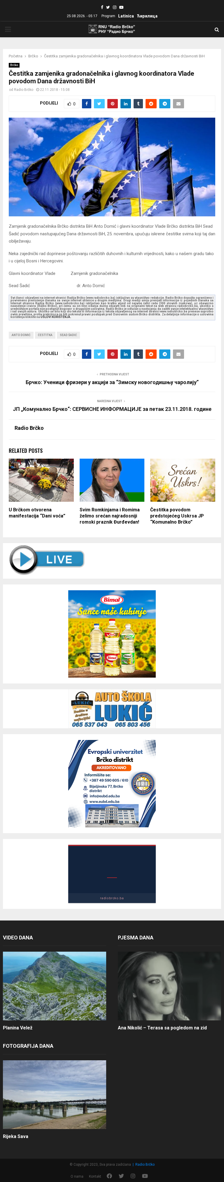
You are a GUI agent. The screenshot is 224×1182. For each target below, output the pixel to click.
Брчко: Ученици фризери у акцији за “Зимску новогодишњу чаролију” (112, 382)
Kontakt (95, 1176)
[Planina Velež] (54, 986)
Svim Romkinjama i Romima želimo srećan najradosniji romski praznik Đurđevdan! (110, 516)
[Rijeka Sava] (54, 1094)
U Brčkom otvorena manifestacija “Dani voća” (37, 513)
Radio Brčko (23, 90)
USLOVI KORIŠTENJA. (56, 317)
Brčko (14, 65)
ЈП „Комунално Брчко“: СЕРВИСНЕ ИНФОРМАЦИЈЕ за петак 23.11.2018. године (112, 409)
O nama (77, 1176)
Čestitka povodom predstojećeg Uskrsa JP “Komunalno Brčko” (177, 516)
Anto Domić (21, 335)
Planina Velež (17, 1028)
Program (108, 16)
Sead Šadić (68, 335)
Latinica (126, 16)
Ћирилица (147, 16)
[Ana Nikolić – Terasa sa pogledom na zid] (169, 986)
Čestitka (45, 335)
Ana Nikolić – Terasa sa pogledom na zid (162, 1028)
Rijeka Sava (15, 1136)
